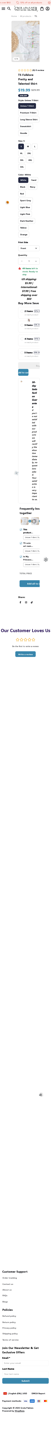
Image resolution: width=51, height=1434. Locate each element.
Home (14, 16)
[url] (13, 1410)
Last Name (8, 1368)
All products (25, 16)
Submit (26, 1380)
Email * (6, 1357)
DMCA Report (38, 1393)
